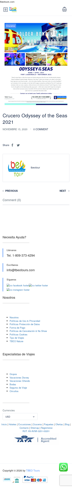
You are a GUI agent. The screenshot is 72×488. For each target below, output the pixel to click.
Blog (67, 424)
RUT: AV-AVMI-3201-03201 (36, 431)
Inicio (4, 424)
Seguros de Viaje (18, 387)
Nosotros (14, 317)
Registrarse (46, 427)
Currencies (9, 410)
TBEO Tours (33, 470)
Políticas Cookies (18, 334)
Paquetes (48, 424)
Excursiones (24, 424)
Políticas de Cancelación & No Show (28, 331)
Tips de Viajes (17, 337)
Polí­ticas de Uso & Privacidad (25, 320)
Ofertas (59, 424)
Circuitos (14, 391)
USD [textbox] (7, 416)
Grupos (13, 374)
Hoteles (12, 424)
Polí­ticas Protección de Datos (25, 324)
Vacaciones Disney (19, 377)
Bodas (13, 384)
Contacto (24, 427)
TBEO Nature (16, 341)
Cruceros (10, 25)
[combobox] (20, 416)
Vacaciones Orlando (20, 380)
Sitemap (35, 427)
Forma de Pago (17, 327)
